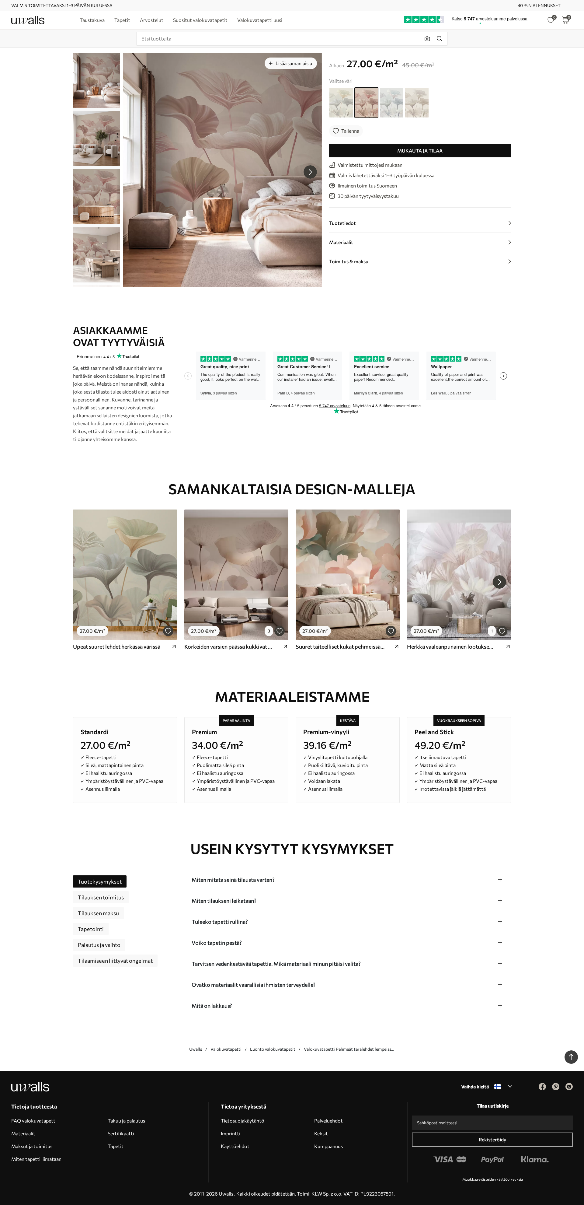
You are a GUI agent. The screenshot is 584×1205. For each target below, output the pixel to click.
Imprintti (230, 1133)
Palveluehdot (328, 1120)
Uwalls (195, 1049)
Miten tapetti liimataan (36, 1159)
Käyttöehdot (235, 1146)
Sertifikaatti (121, 1133)
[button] (310, 172)
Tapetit (115, 1146)
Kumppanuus (328, 1146)
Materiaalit (23, 1133)
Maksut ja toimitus (31, 1146)
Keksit (321, 1133)
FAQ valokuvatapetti (34, 1120)
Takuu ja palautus (126, 1120)
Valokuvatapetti (226, 1049)
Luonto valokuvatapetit (272, 1049)
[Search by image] (427, 39)
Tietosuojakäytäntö (242, 1120)
